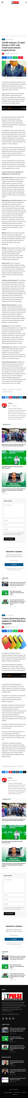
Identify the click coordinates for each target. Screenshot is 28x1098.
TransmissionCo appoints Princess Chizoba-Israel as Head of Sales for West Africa (18, 1071)
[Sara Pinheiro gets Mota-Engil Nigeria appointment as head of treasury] (5, 1062)
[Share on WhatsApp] (15, 57)
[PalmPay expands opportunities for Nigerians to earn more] (5, 1079)
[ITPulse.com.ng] (14, 2)
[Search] (26, 2)
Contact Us (14, 1094)
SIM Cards (21, 766)
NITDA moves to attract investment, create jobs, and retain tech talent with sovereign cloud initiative (18, 584)
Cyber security (11, 389)
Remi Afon (19, 389)
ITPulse (7, 53)
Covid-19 (4, 389)
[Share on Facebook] (4, 57)
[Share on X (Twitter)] (9, 57)
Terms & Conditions (8, 1092)
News (3, 39)
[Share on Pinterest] (20, 57)
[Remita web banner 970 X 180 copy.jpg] (14, 110)
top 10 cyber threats (7, 391)
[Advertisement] (14, 20)
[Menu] (2, 2)
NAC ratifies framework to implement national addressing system (17, 593)
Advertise (23, 1092)
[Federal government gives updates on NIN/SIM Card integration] (14, 642)
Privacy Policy (13, 569)
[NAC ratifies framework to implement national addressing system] (14, 457)
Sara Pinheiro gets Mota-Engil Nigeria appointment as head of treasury (17, 1062)
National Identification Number (10, 766)
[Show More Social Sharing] (24, 57)
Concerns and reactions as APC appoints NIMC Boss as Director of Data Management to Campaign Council (13, 490)
